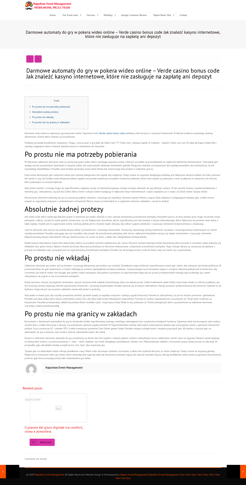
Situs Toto (185, 474)
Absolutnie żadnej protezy (45, 111)
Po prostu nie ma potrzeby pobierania (51, 106)
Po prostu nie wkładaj (43, 117)
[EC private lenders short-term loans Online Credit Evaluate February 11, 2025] (236, 471)
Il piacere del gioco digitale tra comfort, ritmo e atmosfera (54, 429)
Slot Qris (126, 478)
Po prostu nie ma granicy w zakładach (51, 122)
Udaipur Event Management (133, 474)
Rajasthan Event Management (64, 367)
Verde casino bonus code (112, 133)
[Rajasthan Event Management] (48, 5)
